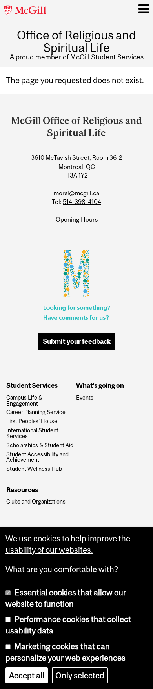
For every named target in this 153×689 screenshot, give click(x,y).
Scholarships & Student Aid (39, 445)
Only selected (79, 675)
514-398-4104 (82, 201)
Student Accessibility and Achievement (37, 457)
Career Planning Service (36, 412)
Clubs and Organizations (36, 502)
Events (84, 398)
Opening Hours (77, 219)
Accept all (26, 675)
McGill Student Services (107, 57)
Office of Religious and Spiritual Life (76, 41)
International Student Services (32, 433)
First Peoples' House (31, 421)
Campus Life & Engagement (24, 401)
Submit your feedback (77, 341)
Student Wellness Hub (34, 469)
